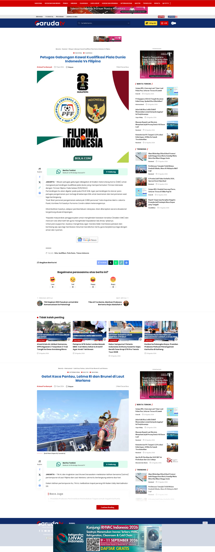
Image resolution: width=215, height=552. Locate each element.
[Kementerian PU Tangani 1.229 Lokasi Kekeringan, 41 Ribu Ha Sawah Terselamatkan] (172, 137)
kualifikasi (62, 253)
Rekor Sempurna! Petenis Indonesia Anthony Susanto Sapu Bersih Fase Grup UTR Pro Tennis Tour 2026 (125, 348)
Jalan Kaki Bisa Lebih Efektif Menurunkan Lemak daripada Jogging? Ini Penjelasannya (149, 112)
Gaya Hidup (139, 117)
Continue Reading (107, 507)
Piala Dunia (71, 253)
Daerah (137, 94)
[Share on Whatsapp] (116, 262)
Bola (56, 253)
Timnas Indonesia (82, 253)
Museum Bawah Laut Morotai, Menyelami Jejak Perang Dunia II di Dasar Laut (150, 124)
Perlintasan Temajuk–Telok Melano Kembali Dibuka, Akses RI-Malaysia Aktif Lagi (163, 168)
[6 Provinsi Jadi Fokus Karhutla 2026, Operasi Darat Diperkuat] (141, 181)
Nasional (64, 49)
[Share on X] (39, 182)
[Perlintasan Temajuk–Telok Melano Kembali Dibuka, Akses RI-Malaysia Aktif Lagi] (141, 169)
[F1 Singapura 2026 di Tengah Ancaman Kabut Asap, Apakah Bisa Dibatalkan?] (172, 102)
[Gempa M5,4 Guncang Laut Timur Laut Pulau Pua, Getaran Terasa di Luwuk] (172, 91)
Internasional (139, 104)
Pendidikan (151, 208)
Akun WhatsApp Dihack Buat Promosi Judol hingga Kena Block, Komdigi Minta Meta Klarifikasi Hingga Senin (162, 156)
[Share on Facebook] (39, 177)
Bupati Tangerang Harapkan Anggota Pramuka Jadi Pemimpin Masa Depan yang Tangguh (161, 202)
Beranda (58, 49)
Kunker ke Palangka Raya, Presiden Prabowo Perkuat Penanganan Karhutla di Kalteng (161, 347)
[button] (151, 23)
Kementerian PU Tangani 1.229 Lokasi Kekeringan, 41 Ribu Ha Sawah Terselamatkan (149, 137)
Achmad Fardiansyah (44, 67)
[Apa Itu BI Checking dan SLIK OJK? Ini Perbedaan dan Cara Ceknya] (172, 460)
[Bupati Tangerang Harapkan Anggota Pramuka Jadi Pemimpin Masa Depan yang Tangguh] (141, 203)
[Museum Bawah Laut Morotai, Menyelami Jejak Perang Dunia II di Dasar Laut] (172, 125)
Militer (85, 372)
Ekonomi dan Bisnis (141, 463)
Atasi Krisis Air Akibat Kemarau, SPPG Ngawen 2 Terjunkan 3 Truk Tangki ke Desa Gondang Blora (52, 347)
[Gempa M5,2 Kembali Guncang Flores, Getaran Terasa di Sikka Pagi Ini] (141, 192)
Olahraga (88, 53)
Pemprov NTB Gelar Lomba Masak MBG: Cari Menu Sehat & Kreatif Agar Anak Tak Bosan (89, 347)
